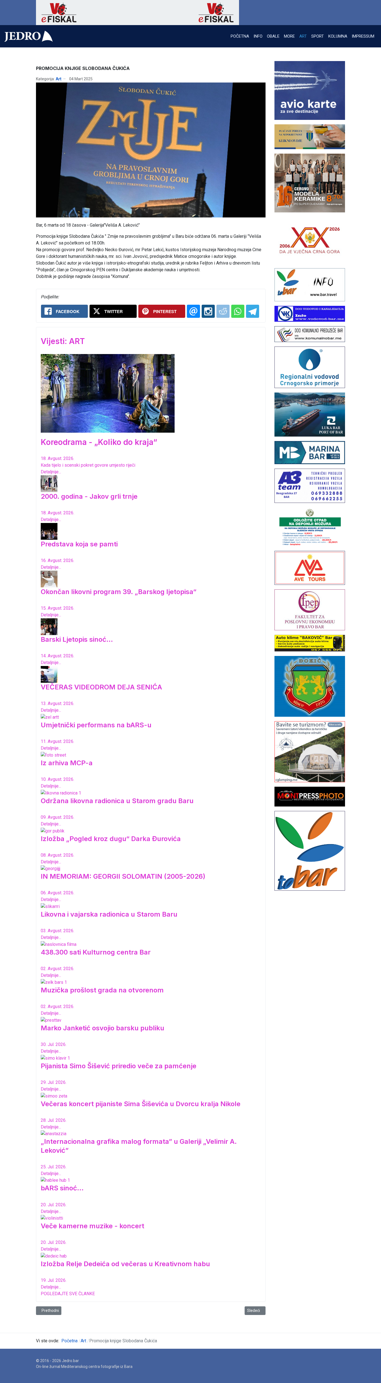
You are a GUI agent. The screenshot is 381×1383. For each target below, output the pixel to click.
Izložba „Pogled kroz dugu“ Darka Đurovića (111, 839)
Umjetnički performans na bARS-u (96, 725)
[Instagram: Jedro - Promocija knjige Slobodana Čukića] (208, 311)
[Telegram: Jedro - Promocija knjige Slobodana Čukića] (252, 311)
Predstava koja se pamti (79, 544)
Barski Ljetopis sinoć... (77, 639)
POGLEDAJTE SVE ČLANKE (68, 1293)
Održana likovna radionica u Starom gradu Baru (117, 801)
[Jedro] (28, 36)
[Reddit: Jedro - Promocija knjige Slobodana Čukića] (223, 311)
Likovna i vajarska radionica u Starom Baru (109, 914)
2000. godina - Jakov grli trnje (89, 496)
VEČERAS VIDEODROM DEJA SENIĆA (101, 687)
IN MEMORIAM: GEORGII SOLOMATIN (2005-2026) (123, 876)
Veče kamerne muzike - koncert (92, 1226)
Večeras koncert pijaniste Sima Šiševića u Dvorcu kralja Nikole (140, 1104)
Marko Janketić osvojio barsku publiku (102, 1028)
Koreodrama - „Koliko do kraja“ (99, 442)
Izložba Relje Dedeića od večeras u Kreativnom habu (125, 1264)
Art (58, 79)
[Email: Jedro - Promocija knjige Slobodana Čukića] (193, 311)
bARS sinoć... (62, 1188)
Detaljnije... (51, 471)
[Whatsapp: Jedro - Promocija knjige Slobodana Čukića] (237, 311)
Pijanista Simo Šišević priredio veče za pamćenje (118, 1066)
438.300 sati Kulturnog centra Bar (96, 952)
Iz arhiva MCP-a (67, 763)
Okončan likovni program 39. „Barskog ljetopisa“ (118, 592)
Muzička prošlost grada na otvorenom (102, 990)
